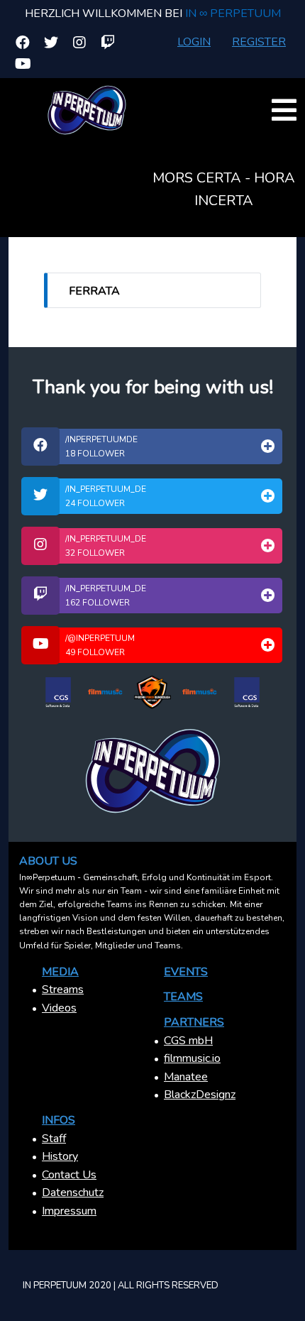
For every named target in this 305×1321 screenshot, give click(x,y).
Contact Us (69, 1175)
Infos (58, 1120)
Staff (54, 1138)
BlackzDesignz (199, 1094)
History (60, 1156)
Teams (183, 996)
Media (60, 972)
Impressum (69, 1211)
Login (194, 42)
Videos (59, 1008)
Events (186, 972)
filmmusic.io (192, 1058)
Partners (194, 1022)
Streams (63, 989)
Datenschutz (73, 1192)
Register (259, 42)
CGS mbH (188, 1040)
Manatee (186, 1077)
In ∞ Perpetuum (233, 13)
